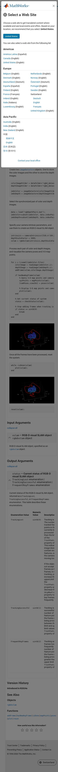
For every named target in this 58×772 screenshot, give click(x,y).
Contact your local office (29, 160)
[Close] (54, 6)
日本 (5, 146)
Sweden (34, 90)
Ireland (6, 98)
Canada (7, 58)
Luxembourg (9, 106)
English (36, 102)
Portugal (35, 86)
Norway (34, 78)
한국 (5, 151)
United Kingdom (38, 111)
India (5, 126)
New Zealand (9, 130)
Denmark (7, 78)
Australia (7, 122)
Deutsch (37, 98)
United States (9, 62)
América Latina (10, 54)
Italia (5, 102)
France (6, 94)
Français (37, 106)
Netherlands (36, 74)
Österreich (35, 82)
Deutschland (9, 82)
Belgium (7, 74)
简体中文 (10, 138)
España (6, 86)
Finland (6, 90)
